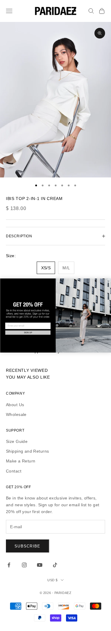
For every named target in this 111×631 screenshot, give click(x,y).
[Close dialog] (108, 281)
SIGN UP (28, 332)
